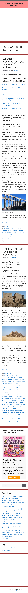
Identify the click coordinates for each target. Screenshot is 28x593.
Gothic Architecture (7, 388)
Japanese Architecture (11, 400)
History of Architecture (16, 237)
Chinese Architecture (8, 379)
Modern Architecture (14, 404)
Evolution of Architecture (16, 386)
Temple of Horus (6, 414)
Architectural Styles (9, 228)
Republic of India (14, 410)
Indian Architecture (14, 394)
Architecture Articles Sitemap (10, 548)
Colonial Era (17, 379)
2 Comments (7, 423)
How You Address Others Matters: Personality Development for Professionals (12, 536)
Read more (5, 222)
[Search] (24, 485)
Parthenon (12, 406)
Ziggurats (18, 421)
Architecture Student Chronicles (14, 5)
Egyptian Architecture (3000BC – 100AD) (13, 84)
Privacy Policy (6, 550)
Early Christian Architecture (17, 230)
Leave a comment (9, 241)
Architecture (7, 226)
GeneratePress (15, 591)
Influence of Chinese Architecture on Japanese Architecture (13, 396)
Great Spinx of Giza (11, 390)
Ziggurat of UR (11, 421)
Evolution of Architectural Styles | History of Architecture (13, 63)
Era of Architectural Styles (9, 232)
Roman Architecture (7, 239)
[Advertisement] (14, 27)
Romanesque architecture (17, 412)
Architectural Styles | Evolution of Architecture (13, 252)
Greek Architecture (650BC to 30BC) (12, 108)
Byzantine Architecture (16, 377)
